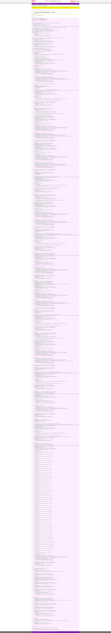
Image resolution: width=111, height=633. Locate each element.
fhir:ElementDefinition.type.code (39, 100)
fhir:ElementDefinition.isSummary (39, 102)
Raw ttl (32, 16)
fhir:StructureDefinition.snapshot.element (39, 56)
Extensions (36, 3)
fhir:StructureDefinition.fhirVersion (38, 38)
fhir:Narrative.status (36, 25)
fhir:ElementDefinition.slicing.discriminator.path (42, 112)
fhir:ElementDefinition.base (38, 92)
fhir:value (39, 24)
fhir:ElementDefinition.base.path (39, 62)
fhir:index (34, 32)
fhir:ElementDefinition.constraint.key (40, 69)
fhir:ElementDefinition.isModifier (39, 83)
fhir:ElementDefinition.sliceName (39, 144)
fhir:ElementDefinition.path (38, 58)
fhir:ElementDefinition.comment (38, 373)
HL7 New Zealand (37, 631)
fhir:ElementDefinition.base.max (39, 94)
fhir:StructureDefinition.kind (37, 43)
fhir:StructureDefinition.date (37, 30)
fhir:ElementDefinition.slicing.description (41, 113)
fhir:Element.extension (38, 97)
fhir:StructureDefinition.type (37, 48)
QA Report (39, 632)
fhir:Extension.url (37, 54)
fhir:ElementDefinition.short (38, 115)
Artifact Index (50, 3)
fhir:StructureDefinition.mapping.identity (39, 40)
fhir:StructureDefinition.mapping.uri (38, 41)
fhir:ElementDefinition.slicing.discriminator (41, 110)
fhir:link (34, 50)
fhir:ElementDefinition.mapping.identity (40, 104)
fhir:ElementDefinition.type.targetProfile (41, 592)
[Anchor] (55, 12)
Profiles (40, 3)
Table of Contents (36, 632)
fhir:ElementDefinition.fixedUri (38, 246)
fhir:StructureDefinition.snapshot (38, 52)
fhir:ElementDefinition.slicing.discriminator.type (42, 111)
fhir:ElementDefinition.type (38, 182)
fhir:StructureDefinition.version (37, 28)
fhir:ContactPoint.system (37, 35)
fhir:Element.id (36, 57)
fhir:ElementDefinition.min (38, 60)
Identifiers (47, 3)
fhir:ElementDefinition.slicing (38, 109)
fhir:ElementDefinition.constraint (39, 124)
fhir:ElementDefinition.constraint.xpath (40, 79)
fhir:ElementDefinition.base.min (39, 119)
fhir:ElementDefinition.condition (39, 65)
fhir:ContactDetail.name (36, 33)
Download (34, 16)
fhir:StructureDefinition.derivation (38, 51)
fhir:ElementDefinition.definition (39, 90)
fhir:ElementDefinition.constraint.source (41, 72)
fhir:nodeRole (34, 23)
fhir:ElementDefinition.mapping (38, 103)
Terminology (43, 3)
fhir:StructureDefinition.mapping (37, 39)
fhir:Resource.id (35, 24)
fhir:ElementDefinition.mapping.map (40, 105)
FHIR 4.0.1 (49, 631)
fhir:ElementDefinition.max (38, 117)
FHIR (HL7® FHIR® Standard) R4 (58, 7)
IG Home (33, 3)
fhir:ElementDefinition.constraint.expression (41, 71)
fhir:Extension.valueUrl (38, 99)
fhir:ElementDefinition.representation (39, 173)
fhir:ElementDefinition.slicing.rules (40, 114)
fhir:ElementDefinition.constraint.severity (41, 77)
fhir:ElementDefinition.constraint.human (40, 70)
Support (54, 3)
